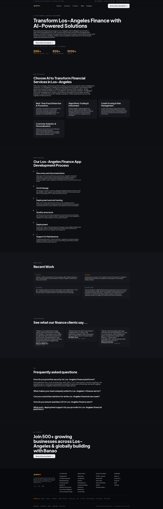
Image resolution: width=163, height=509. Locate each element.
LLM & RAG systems (64, 478)
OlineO (98, 485)
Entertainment (82, 483)
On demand (81, 478)
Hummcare (99, 480)
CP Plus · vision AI (100, 476)
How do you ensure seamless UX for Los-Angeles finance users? (63, 402)
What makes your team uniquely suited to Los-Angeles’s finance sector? (67, 391)
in (35, 486)
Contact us (117, 478)
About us (116, 476)
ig (38, 486)
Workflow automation (65, 487)
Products (116, 480)
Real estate (81, 489)
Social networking (82, 485)
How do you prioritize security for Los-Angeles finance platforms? (64, 379)
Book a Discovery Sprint (118, 6)
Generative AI (63, 476)
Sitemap (116, 485)
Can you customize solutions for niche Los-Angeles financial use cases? (66, 396)
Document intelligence (65, 489)
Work (82, 6)
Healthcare (81, 476)
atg (43, 486)
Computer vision (64, 483)
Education (80, 487)
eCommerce (81, 491)
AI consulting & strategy (65, 491)
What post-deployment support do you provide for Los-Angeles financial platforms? (67, 408)
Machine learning (64, 480)
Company (89, 6)
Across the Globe (100, 483)
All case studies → (100, 487)
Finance (80, 480)
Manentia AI (99, 478)
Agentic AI (62, 485)
